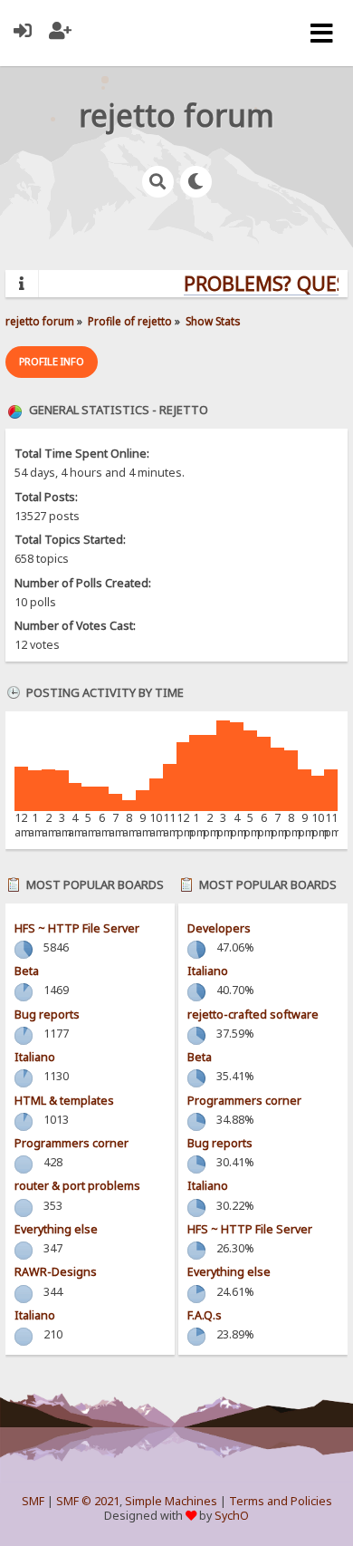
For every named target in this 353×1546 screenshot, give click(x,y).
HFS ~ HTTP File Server (76, 928)
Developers (219, 928)
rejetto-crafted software (253, 1014)
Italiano (34, 1057)
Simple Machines (171, 1501)
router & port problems (77, 1185)
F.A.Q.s (204, 1315)
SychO (232, 1515)
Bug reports (47, 1014)
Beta (26, 971)
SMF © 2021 (87, 1501)
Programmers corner (71, 1143)
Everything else (56, 1229)
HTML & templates (64, 1100)
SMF (33, 1501)
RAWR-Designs (55, 1272)
